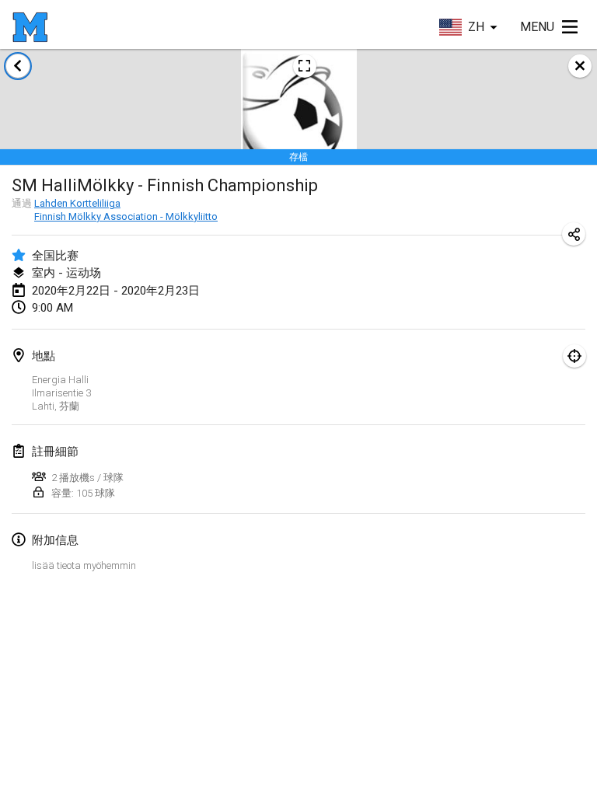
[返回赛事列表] (18, 66)
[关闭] (580, 66)
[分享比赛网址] (573, 234)
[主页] (30, 27)
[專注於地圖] (574, 356)
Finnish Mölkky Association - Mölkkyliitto (126, 216)
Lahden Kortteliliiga (77, 203)
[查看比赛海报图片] (304, 66)
